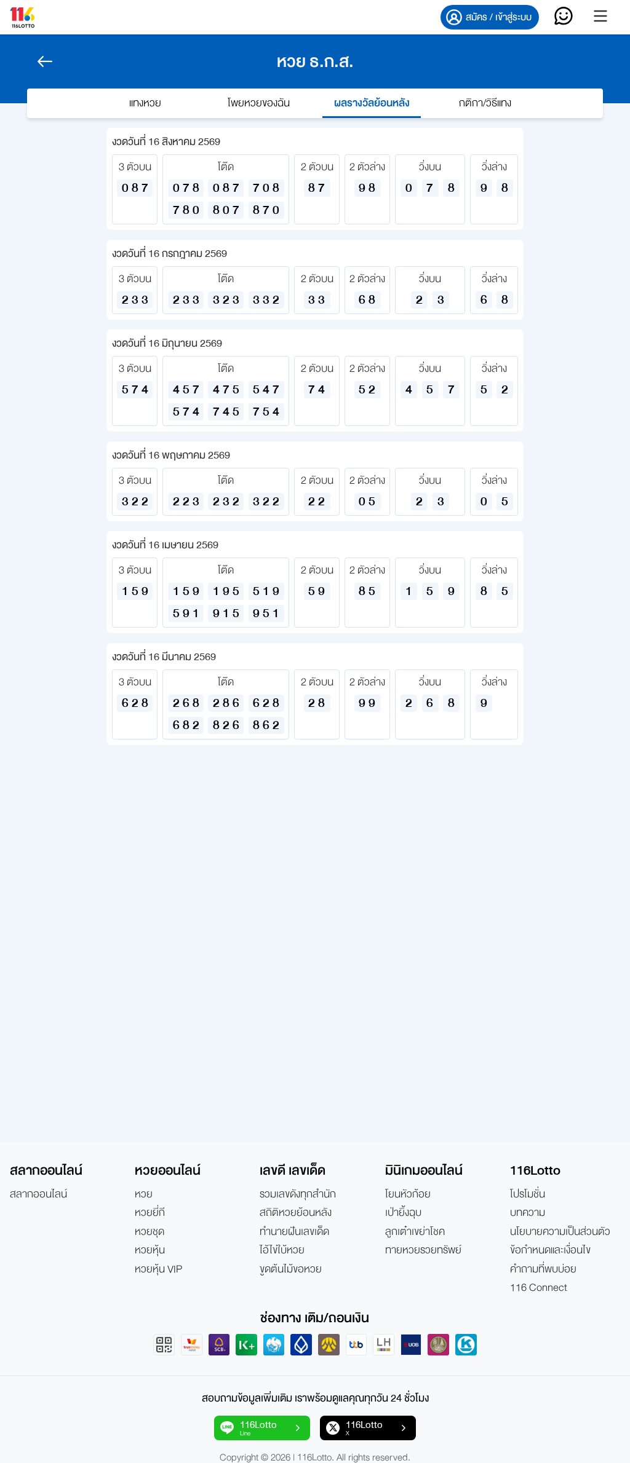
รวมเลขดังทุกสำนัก (298, 1194)
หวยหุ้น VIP (158, 1269)
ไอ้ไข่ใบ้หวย (282, 1250)
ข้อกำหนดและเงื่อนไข (550, 1250)
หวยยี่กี (150, 1213)
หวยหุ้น (150, 1250)
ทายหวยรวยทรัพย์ (423, 1250)
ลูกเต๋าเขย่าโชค (415, 1232)
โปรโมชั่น (527, 1194)
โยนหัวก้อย (408, 1194)
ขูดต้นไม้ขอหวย (291, 1269)
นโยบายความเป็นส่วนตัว (560, 1232)
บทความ (527, 1213)
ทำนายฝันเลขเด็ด (294, 1232)
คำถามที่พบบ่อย (543, 1269)
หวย (144, 1194)
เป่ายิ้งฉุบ (403, 1213)
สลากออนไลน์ (38, 1194)
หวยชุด (149, 1232)
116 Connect (538, 1288)
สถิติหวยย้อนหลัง (296, 1213)
